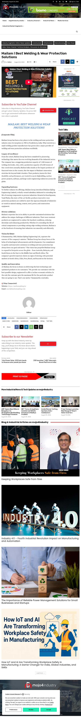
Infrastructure (48, 43)
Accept (48, 709)
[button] (77, 31)
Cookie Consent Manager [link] (12, 694)
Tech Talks (49, 321)
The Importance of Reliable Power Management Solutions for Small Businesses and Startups (39, 601)
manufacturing (34, 321)
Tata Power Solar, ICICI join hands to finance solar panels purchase (14, 361)
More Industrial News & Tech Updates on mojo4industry (27, 389)
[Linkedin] (59, 1)
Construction (36, 43)
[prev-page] (59, 187)
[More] (77, 62)
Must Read (70, 43)
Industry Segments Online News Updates (16, 43)
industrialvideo (34, 318)
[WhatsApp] (31, 327)
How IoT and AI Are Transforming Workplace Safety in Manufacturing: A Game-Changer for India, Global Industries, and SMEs (38, 665)
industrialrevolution (22, 318)
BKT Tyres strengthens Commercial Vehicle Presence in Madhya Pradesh (67, 179)
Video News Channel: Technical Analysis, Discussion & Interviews (24, 47)
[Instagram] (56, 1)
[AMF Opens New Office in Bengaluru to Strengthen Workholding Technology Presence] (68, 138)
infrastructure (43, 318)
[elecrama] (68, 96)
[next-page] (63, 187)
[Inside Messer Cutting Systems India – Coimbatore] (50, 401)
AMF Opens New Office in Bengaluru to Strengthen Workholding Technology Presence (67, 152)
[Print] (41, 327)
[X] (63, 1)
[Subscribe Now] (48, 344)
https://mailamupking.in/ (17, 286)
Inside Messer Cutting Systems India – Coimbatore (49, 411)
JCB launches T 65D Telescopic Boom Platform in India (44, 361)
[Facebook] (53, 1)
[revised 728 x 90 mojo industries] (53, 12)
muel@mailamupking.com (16, 289)
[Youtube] (66, 1)
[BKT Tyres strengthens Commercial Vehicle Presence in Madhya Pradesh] (68, 166)
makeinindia (15, 321)
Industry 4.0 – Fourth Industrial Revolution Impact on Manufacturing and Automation (40, 540)
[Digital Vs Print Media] (29, 379)
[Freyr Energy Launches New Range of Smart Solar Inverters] (70, 401)
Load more (39, 673)
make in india (6, 321)
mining (42, 321)
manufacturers (24, 321)
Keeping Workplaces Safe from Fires (21, 479)
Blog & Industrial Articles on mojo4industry (24, 422)
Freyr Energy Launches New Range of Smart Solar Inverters (70, 411)
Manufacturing (60, 43)
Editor (9, 62)
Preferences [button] (48, 704)
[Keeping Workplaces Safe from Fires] (40, 451)
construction (10, 318)
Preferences (13, 709)
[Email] (36, 327)
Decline (31, 709)
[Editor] (3, 62)
